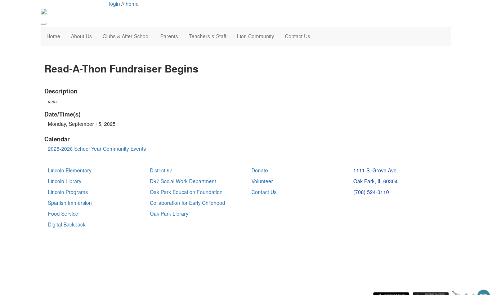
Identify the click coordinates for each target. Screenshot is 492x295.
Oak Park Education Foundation (186, 191)
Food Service (63, 213)
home (132, 3)
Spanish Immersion (70, 202)
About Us (81, 36)
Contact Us (297, 36)
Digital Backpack (66, 224)
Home (53, 36)
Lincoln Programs (68, 191)
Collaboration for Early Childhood (187, 202)
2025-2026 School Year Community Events (97, 148)
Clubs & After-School (126, 36)
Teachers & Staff (207, 36)
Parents (169, 36)
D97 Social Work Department (183, 181)
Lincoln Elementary (69, 170)
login (114, 3)
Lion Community (255, 36)
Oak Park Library (169, 213)
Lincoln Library (64, 181)
